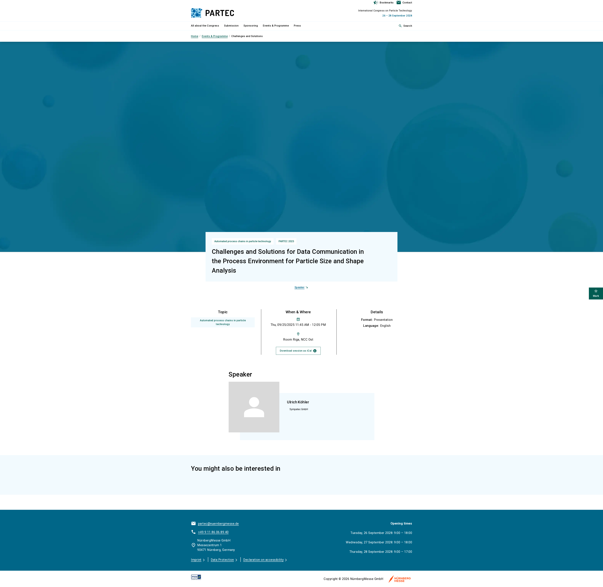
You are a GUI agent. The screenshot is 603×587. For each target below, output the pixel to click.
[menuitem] (207, 25)
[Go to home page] (216, 10)
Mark (596, 293)
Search (405, 26)
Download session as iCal (298, 351)
